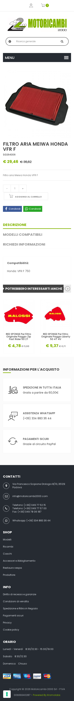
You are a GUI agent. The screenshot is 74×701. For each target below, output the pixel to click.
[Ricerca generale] (62, 41)
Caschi (7, 553)
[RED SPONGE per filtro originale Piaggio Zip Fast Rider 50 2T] (18, 315)
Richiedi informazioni (24, 244)
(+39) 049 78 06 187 (29, 511)
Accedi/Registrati (31, 5)
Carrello (43, 5)
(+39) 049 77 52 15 (35, 505)
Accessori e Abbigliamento (19, 560)
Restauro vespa (12, 567)
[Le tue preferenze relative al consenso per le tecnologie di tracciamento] (7, 694)
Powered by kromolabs (46, 695)
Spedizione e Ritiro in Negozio (20, 608)
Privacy (7, 622)
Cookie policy (11, 629)
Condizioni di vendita (16, 601)
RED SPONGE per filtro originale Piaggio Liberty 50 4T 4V (55, 337)
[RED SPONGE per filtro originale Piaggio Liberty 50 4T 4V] (55, 315)
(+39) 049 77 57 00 (35, 508)
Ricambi (8, 546)
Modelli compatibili (22, 234)
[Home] (37, 24)
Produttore (9, 575)
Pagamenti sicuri (13, 615)
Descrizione (14, 224)
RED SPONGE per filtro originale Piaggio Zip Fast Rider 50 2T (18, 337)
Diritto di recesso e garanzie (19, 594)
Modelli (7, 539)
